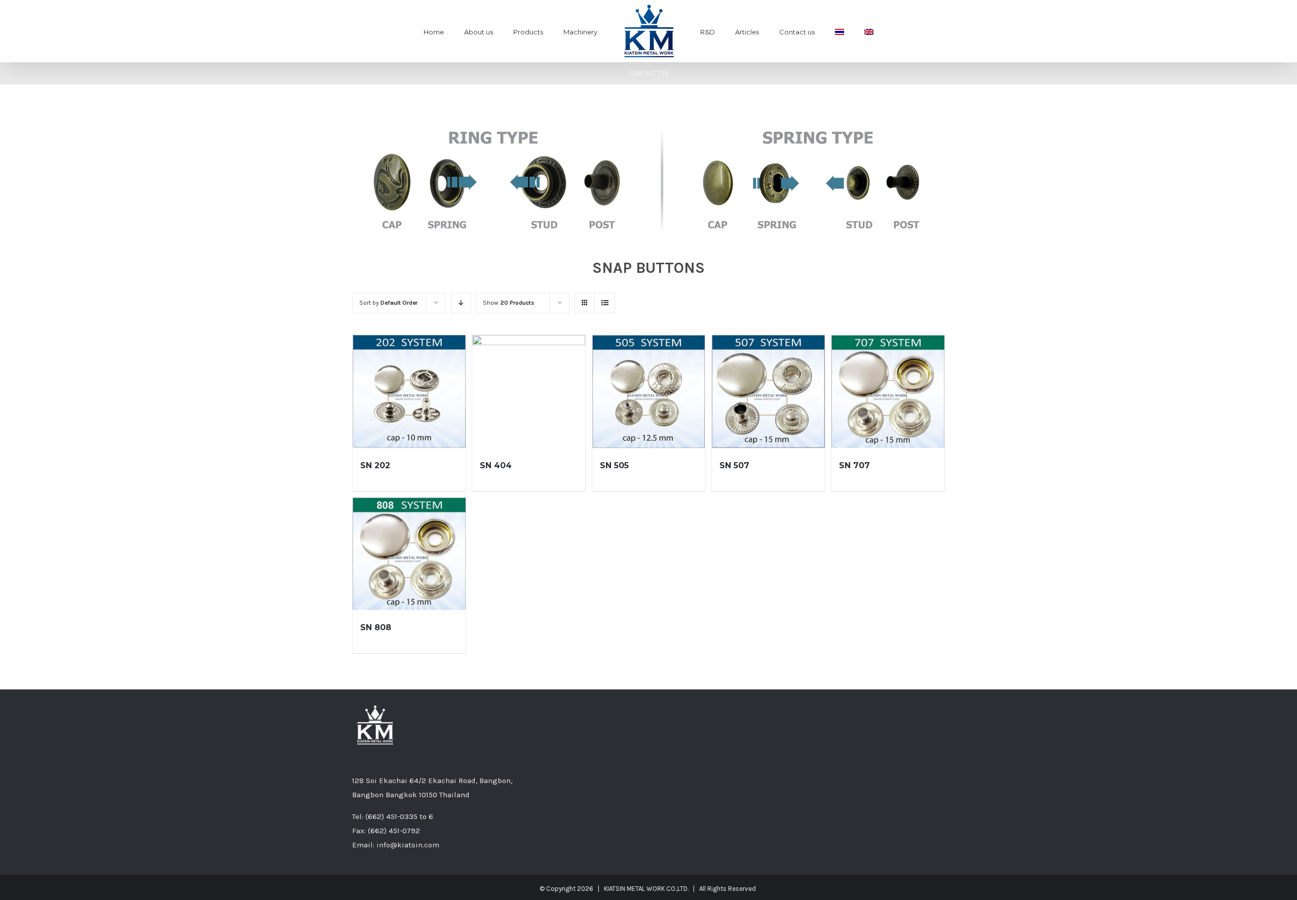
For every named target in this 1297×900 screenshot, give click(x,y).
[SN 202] (409, 391)
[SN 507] (768, 391)
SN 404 (496, 465)
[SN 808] (409, 554)
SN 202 (375, 465)
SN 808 (375, 627)
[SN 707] (887, 391)
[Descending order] (461, 303)
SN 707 (854, 465)
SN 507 (734, 465)
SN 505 (614, 465)
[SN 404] (528, 391)
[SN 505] (648, 391)
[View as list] (605, 303)
